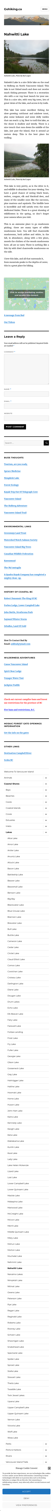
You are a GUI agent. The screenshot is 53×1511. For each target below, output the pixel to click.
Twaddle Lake (14, 1389)
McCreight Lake (15, 1214)
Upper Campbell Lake (18, 1407)
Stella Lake (13, 1371)
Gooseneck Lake (16, 1068)
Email (7, 401)
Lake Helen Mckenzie (18, 1165)
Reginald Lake (15, 1316)
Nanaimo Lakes (15, 1274)
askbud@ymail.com (20, 644)
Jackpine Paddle (12, 685)
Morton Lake (14, 1250)
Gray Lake (12, 1074)
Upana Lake (13, 1401)
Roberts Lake (14, 1323)
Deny (26, 1498)
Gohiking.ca (13, 9)
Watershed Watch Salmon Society (20, 540)
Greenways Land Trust (15, 533)
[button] (49, 1468)
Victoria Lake (14, 1425)
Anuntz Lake (14, 856)
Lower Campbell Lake (18, 1183)
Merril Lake (13, 1226)
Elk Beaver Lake (15, 1014)
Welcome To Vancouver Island (19, 772)
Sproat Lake (13, 1365)
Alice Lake (12, 838)
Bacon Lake (13, 868)
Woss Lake (13, 1438)
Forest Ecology (11, 485)
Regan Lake (13, 1310)
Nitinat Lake (13, 1286)
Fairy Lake (12, 1020)
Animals (8, 778)
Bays (8, 790)
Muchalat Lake (15, 1256)
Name (7, 389)
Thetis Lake (13, 1383)
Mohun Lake (14, 1244)
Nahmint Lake (15, 1262)
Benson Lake (14, 893)
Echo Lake (13, 1008)
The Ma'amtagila (12, 567)
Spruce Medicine (12, 471)
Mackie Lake (14, 1195)
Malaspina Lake (15, 1201)
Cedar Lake (13, 947)
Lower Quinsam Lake (18, 1189)
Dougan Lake (14, 996)
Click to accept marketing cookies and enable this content (26, 293)
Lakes (9, 832)
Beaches (10, 796)
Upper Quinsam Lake (18, 1413)
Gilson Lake (13, 1062)
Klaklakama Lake (16, 1141)
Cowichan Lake (15, 971)
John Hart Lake (15, 1111)
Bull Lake (12, 929)
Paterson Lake (15, 1298)
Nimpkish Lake (12, 478)
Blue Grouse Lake (16, 911)
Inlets (8, 826)
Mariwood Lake (15, 1208)
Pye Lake (12, 1304)
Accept (26, 1491)
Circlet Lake (13, 953)
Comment (9, 352)
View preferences (26, 1505)
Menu (45, 9)
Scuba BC (8, 760)
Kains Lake (13, 1117)
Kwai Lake (12, 1153)
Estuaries (10, 820)
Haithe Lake (13, 1086)
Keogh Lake (13, 1129)
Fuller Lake (13, 1050)
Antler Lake (13, 850)
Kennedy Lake (15, 1123)
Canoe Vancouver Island (16, 664)
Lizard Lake (13, 1171)
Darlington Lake (15, 983)
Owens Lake (14, 1292)
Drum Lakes (13, 1002)
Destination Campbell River (18, 753)
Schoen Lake (14, 1335)
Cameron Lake (15, 941)
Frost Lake (13, 1038)
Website (8, 413)
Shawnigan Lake (16, 1341)
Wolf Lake (12, 1432)
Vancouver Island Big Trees (17, 547)
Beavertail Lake (15, 887)
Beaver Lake (14, 881)
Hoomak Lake (14, 1092)
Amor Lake (13, 844)
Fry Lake (12, 1044)
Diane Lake (13, 990)
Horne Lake (13, 1099)
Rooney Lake (14, 1329)
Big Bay (11, 899)
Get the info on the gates (16, 732)
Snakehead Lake (16, 1347)
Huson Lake (13, 1105)
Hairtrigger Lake (15, 1080)
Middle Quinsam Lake (18, 1232)
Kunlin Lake (13, 1147)
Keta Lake (12, 1135)
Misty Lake (13, 1238)
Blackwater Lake (16, 905)
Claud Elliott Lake (16, 959)
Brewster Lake (15, 923)
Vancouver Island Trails (17, 1462)
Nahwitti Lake (15, 1268)
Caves (9, 802)
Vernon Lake (14, 1419)
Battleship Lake (15, 874)
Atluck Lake (13, 862)
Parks (8, 1444)
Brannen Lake (14, 917)
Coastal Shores (11, 784)
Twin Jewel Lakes (16, 1395)
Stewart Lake (14, 1377)
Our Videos (9, 322)
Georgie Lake (14, 1056)
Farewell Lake (14, 1026)
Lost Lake (12, 1177)
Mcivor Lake (13, 1220)
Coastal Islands (13, 808)
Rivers (9, 1456)
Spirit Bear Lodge (12, 671)
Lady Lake (12, 1159)
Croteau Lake (14, 977)
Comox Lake (14, 965)
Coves (9, 814)
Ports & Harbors (13, 1450)
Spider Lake (13, 1359)
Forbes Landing (15, 1032)
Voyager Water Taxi (14, 678)
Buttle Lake (13, 935)
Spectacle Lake (15, 1353)
